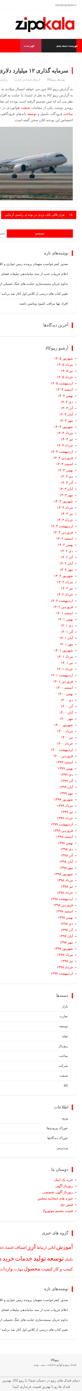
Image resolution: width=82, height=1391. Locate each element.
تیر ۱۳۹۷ (67, 961)
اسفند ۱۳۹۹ (64, 762)
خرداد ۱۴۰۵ (65, 377)
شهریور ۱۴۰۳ (63, 501)
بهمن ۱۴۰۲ (65, 545)
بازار (65, 1006)
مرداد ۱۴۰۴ (65, 433)
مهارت (18, 1269)
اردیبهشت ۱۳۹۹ (62, 824)
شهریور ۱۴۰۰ (63, 725)
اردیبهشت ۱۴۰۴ (62, 451)
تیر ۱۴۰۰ (67, 737)
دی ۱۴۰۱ (66, 625)
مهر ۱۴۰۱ (66, 644)
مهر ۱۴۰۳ (66, 495)
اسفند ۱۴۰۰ (64, 688)
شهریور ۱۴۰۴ (63, 427)
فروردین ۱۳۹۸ (63, 905)
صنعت (25, 108)
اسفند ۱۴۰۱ (64, 613)
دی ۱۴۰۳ (66, 476)
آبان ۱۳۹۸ (66, 861)
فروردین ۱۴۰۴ (63, 458)
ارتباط (42, 1247)
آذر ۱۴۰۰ (67, 706)
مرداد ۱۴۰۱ (65, 656)
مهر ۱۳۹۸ (66, 868)
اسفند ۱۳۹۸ (64, 837)
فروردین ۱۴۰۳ (63, 532)
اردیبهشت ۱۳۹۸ (62, 899)
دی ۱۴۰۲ (66, 551)
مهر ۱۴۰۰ (66, 719)
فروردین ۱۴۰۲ (63, 607)
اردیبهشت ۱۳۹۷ (62, 973)
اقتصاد (9, 1248)
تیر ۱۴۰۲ (67, 588)
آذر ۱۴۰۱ (67, 632)
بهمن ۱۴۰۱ (65, 619)
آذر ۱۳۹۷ (67, 930)
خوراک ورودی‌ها (57, 1128)
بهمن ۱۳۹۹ (65, 768)
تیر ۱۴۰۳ (67, 514)
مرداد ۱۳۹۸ (65, 880)
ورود (65, 1118)
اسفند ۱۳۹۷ (64, 911)
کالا (66, 1085)
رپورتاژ (63, 1046)
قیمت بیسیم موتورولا (58, 1211)
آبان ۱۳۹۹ (66, 787)
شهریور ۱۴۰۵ (63, 358)
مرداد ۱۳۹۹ (65, 806)
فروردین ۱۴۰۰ (63, 756)
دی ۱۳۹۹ (66, 774)
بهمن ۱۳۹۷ (65, 917)
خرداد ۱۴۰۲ (65, 594)
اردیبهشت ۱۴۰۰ (62, 750)
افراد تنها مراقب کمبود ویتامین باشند (43, 303)
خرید (8, 1258)
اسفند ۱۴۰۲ (64, 538)
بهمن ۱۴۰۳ (65, 470)
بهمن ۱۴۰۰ (65, 694)
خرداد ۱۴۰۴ (65, 445)
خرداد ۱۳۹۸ (65, 893)
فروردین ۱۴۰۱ (63, 681)
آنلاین (51, 1248)
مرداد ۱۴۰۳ (65, 507)
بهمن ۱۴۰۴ (65, 396)
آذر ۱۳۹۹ (67, 781)
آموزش (64, 1247)
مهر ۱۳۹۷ (66, 942)
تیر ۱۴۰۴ (67, 439)
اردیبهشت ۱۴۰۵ (62, 383)
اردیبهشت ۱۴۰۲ (62, 601)
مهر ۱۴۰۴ (66, 420)
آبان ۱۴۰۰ (66, 712)
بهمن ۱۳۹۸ (65, 843)
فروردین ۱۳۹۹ (63, 830)
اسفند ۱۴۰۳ (64, 464)
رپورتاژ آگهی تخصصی (57, 1192)
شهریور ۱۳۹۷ (63, 948)
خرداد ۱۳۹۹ (65, 818)
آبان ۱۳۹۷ (66, 936)
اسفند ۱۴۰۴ (64, 389)
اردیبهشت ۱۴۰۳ (62, 526)
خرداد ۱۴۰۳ (65, 520)
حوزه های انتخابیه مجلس (55, 1198)
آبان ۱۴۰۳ (66, 489)
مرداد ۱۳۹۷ (65, 955)
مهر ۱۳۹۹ (66, 793)
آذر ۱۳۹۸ (67, 855)
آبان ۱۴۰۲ (66, 563)
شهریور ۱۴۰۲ (63, 576)
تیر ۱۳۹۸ (67, 886)
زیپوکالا (51, 79)
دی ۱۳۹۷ (66, 924)
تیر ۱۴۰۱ (67, 663)
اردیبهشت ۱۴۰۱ (62, 675)
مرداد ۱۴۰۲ (65, 582)
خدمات (23, 1258)
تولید (65, 1036)
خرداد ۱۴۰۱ (65, 669)
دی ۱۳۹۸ (66, 849)
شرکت (63, 1066)
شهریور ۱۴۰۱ (63, 650)
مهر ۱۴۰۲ (66, 569)
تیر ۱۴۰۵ (67, 371)
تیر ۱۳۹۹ (67, 812)
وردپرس (62, 1148)
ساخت (68, 114)
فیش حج (67, 1204)
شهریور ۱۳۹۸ (63, 874)
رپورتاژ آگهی (64, 1186)
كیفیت (47, 1269)
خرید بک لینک (63, 1180)
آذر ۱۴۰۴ (67, 408)
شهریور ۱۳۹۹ (63, 799)
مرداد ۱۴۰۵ (65, 365)
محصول (32, 1269)
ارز (32, 1246)
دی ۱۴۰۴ (66, 402)
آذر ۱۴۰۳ (67, 483)
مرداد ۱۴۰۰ (65, 731)
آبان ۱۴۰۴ (66, 414)
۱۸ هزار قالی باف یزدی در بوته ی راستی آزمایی (39, 214)
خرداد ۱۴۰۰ (65, 743)
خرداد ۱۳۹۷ (65, 967)
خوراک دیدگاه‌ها (57, 1138)
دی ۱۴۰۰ (66, 700)
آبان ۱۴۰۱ (66, 638)
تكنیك (69, 1259)
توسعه (31, 114)
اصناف (21, 1247)
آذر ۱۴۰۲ (67, 557)
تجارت (18, 79)
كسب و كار (63, 1269)
